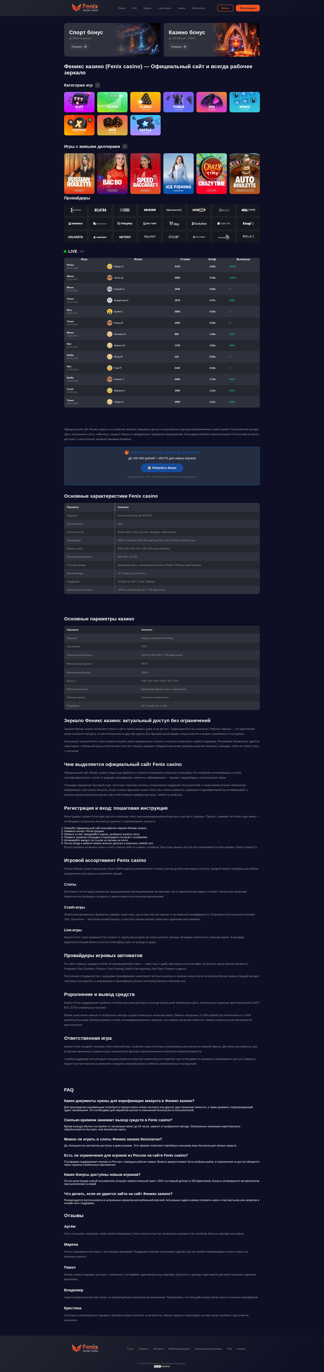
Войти (225, 8)
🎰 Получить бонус (162, 468)
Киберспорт (198, 8)
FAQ (229, 1348)
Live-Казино (164, 8)
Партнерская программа (208, 1348)
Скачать (241, 1348)
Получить (77, 46)
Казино (148, 8)
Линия (121, 8)
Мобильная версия (179, 1348)
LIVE (134, 8)
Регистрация (247, 8)
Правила (143, 1348)
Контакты (158, 1348)
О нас (130, 1348)
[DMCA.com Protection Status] (162, 1367)
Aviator (181, 8)
